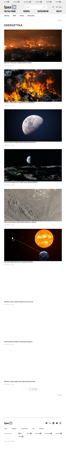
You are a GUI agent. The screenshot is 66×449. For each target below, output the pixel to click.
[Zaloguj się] (53, 7)
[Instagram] (60, 423)
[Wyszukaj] (44, 7)
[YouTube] (56, 423)
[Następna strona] (39, 389)
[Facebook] (46, 423)
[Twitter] (50, 423)
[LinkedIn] (53, 423)
